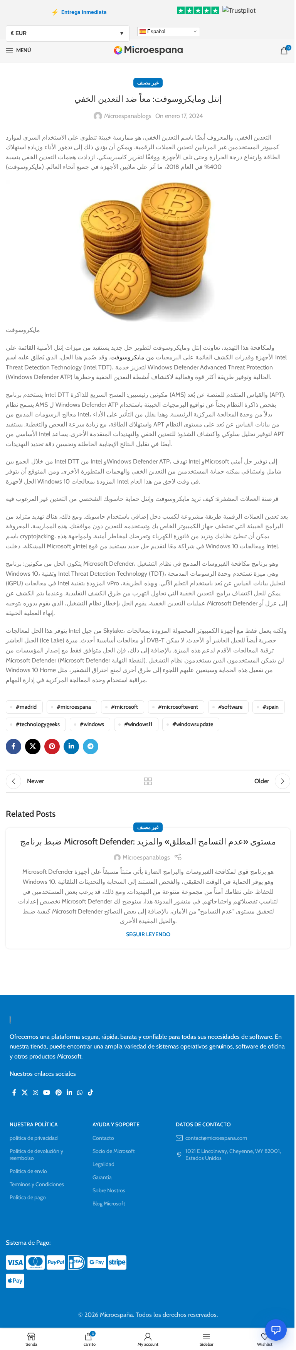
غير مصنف (148, 83)
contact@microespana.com (216, 1137)
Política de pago (28, 1197)
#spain (270, 706)
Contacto (103, 1137)
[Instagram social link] (35, 1093)
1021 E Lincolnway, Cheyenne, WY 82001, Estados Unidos (233, 1154)
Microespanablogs (127, 116)
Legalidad (103, 1164)
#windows (92, 724)
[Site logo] (148, 50)
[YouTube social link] (47, 1093)
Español (155, 31)
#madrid (26, 706)
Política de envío (28, 1171)
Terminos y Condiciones (37, 1184)
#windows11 (138, 724)
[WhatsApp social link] (80, 1093)
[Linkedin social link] (71, 746)
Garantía (102, 1177)
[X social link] (32, 746)
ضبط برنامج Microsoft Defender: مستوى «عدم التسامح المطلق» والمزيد (148, 841)
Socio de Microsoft (113, 1151)
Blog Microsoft (108, 1203)
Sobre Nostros (108, 1190)
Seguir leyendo (148, 934)
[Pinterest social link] (52, 746)
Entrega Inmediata (79, 12)
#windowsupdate (192, 724)
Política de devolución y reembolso (36, 1154)
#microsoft (124, 706)
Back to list (148, 781)
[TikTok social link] (90, 1093)
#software (230, 706)
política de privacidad (34, 1137)
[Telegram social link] (90, 746)
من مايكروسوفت (132, 357)
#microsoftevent (178, 706)
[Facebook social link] (13, 746)
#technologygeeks (38, 724)
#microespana (74, 706)
